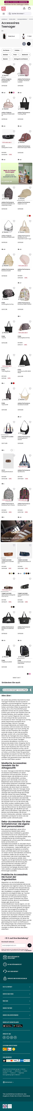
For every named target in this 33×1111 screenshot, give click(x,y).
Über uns (5, 1001)
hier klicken (28, 950)
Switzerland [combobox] (8, 1082)
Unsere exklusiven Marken (10, 1015)
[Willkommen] (24, 8)
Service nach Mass (8, 994)
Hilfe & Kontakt (7, 987)
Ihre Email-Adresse (7, 942)
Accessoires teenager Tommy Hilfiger (15, 690)
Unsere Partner (7, 1008)
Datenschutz (18, 1071)
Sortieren (6, 50)
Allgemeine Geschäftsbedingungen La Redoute (14, 1069)
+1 (30, 573)
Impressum (13, 1073)
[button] (29, 8)
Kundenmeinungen (7, 1071)
